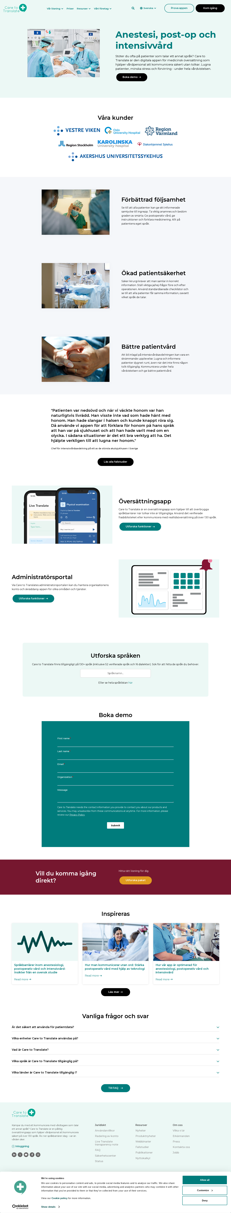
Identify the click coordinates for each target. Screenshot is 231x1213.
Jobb (176, 1152)
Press (176, 1141)
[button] (57, 9)
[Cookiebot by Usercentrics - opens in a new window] (20, 1207)
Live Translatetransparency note (106, 1143)
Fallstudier (142, 1147)
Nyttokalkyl (142, 1158)
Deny (205, 1200)
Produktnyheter (145, 1136)
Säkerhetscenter (105, 1155)
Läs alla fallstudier (115, 461)
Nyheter (140, 1130)
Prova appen (179, 8)
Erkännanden (181, 1136)
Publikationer (144, 1152)
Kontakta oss (181, 1147)
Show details (48, 1206)
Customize (203, 1190)
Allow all (204, 1180)
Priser (70, 8)
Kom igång (210, 8)
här (130, 682)
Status (99, 1161)
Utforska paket (136, 880)
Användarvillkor (105, 1130)
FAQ (97, 1150)
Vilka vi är (179, 1130)
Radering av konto (106, 1136)
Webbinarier (143, 1141)
